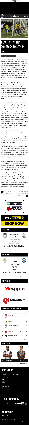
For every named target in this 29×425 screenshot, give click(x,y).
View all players (24, 363)
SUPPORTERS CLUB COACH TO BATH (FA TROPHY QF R (22, 193)
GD (23, 312)
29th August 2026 (14, 259)
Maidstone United (12, 335)
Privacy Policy (5, 391)
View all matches (24, 276)
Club (6, 312)
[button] (25, 16)
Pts (26, 312)
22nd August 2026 (14, 234)
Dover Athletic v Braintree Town (14, 272)
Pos (3, 312)
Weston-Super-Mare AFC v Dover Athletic (14, 247)
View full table (24, 339)
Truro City (10, 331)
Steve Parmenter (13, 56)
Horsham (10, 321)
